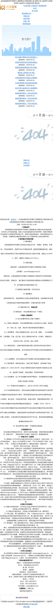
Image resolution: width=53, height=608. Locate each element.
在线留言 (34, 6)
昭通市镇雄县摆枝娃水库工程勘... (26, 67)
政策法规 (26, 18)
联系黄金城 (42, 6)
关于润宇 (35, 11)
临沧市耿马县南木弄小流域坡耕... (26, 88)
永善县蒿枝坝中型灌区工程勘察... (26, 78)
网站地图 (26, 607)
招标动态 (26, 16)
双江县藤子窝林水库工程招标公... (26, 57)
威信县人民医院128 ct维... (26, 73)
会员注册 (27, 6)
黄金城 (13, 219)
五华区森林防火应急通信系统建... (26, 83)
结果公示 (26, 163)
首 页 (35, 8)
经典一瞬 (26, 21)
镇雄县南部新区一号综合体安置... (26, 93)
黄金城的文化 (26, 13)
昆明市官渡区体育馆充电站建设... (26, 62)
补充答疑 (26, 165)
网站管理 (34, 604)
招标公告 (26, 160)
